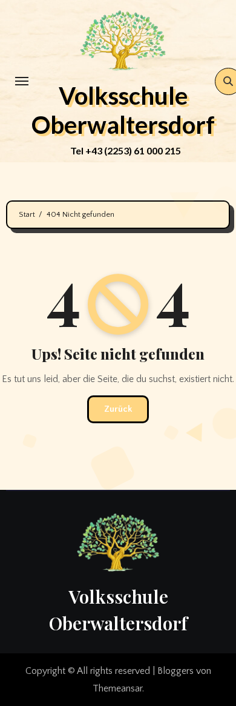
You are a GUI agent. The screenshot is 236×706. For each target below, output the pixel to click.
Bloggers (175, 670)
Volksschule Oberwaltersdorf (123, 110)
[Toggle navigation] (21, 81)
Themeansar (117, 688)
